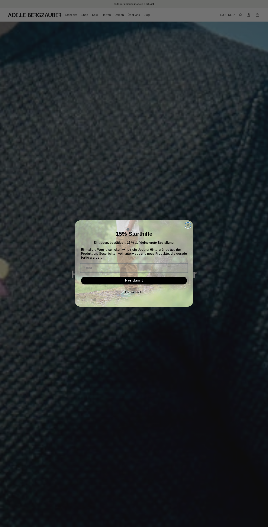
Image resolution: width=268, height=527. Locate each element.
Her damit (134, 280)
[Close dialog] (188, 225)
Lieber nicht (134, 292)
